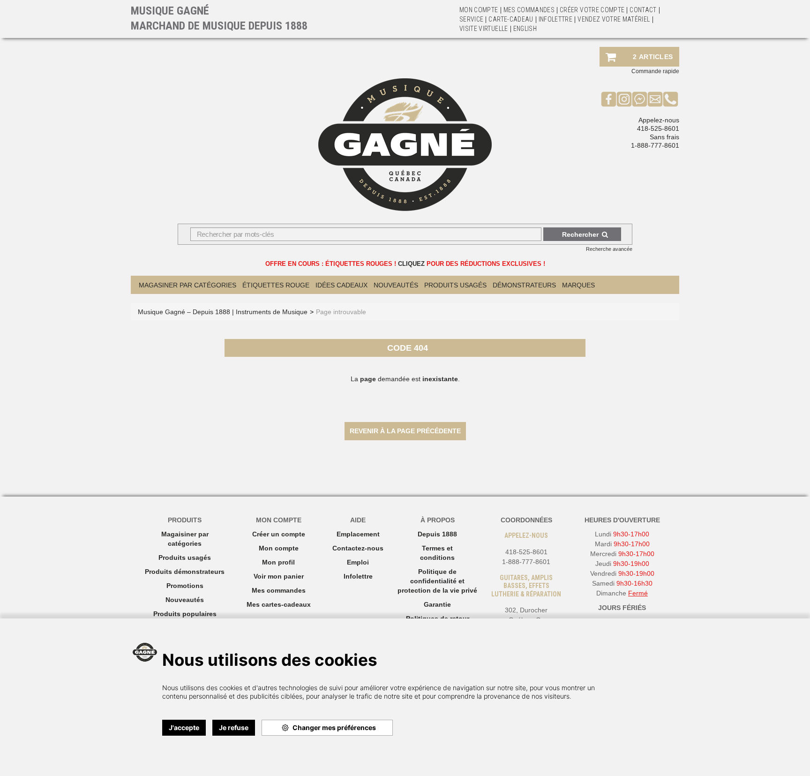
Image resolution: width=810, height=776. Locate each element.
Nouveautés (396, 285)
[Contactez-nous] (655, 99)
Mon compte (279, 548)
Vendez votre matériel (614, 19)
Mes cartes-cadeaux (279, 604)
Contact (643, 10)
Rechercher (580, 234)
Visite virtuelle (483, 28)
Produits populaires (185, 614)
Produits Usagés (455, 285)
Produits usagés (184, 557)
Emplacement (358, 534)
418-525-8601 (658, 128)
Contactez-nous (357, 548)
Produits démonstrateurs (185, 571)
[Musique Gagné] (405, 144)
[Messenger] (639, 99)
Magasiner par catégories (187, 285)
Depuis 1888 (437, 534)
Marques (578, 285)
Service (471, 19)
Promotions (184, 585)
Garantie (437, 604)
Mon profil (278, 562)
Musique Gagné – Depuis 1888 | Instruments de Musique (223, 312)
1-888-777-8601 (655, 145)
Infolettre (556, 19)
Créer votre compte (592, 10)
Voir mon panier (279, 576)
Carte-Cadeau (510, 19)
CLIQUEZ (411, 263)
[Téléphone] (670, 99)
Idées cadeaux (341, 285)
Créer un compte (278, 534)
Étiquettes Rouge (275, 285)
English (525, 28)
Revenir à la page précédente (405, 431)
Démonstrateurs (524, 285)
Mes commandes (529, 10)
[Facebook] (608, 99)
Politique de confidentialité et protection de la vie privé (437, 581)
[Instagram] (624, 99)
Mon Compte (478, 10)
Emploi (358, 562)
